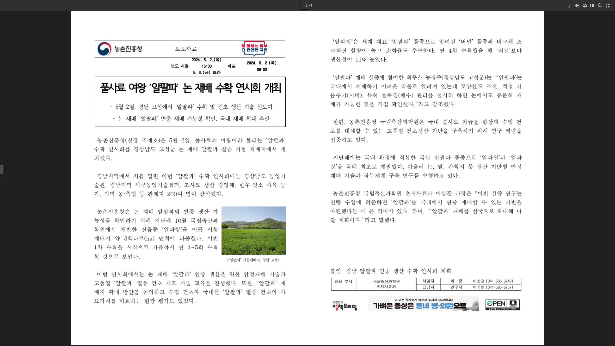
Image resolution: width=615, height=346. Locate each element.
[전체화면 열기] (607, 5)
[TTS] (577, 5)
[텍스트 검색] (600, 5)
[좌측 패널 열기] (592, 5)
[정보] (569, 5)
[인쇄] (584, 5)
